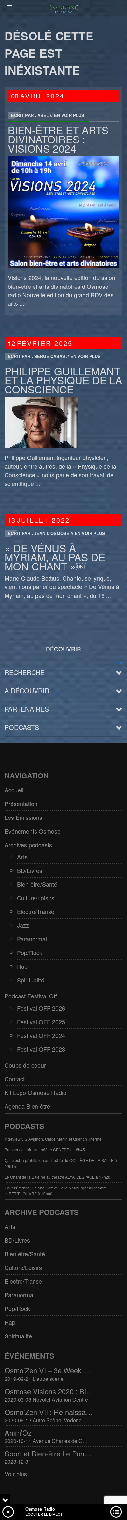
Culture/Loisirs (35, 897)
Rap (22, 966)
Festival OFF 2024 (41, 1035)
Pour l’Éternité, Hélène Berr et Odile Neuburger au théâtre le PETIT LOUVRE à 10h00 (56, 1190)
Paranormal (32, 939)
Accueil (14, 790)
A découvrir (27, 690)
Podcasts (22, 727)
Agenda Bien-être (27, 1106)
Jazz (23, 925)
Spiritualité (30, 980)
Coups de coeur (25, 1065)
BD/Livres (29, 870)
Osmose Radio (40, 1509)
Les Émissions (23, 817)
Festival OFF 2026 (41, 1008)
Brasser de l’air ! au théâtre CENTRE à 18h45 (45, 1149)
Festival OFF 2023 (41, 1049)
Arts (22, 856)
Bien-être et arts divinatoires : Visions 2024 (58, 139)
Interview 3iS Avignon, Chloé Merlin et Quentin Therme (53, 1139)
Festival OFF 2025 (41, 1021)
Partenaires (27, 709)
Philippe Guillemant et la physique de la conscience (63, 379)
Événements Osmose (33, 831)
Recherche (25, 672)
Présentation (21, 803)
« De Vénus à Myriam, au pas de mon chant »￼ (55, 556)
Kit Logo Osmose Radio (35, 1092)
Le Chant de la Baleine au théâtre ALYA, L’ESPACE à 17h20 (57, 1177)
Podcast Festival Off (31, 996)
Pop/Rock (29, 952)
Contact (15, 1078)
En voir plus (69, 115)
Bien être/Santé (37, 884)
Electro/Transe (35, 911)
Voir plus (16, 1473)
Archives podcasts (28, 844)
